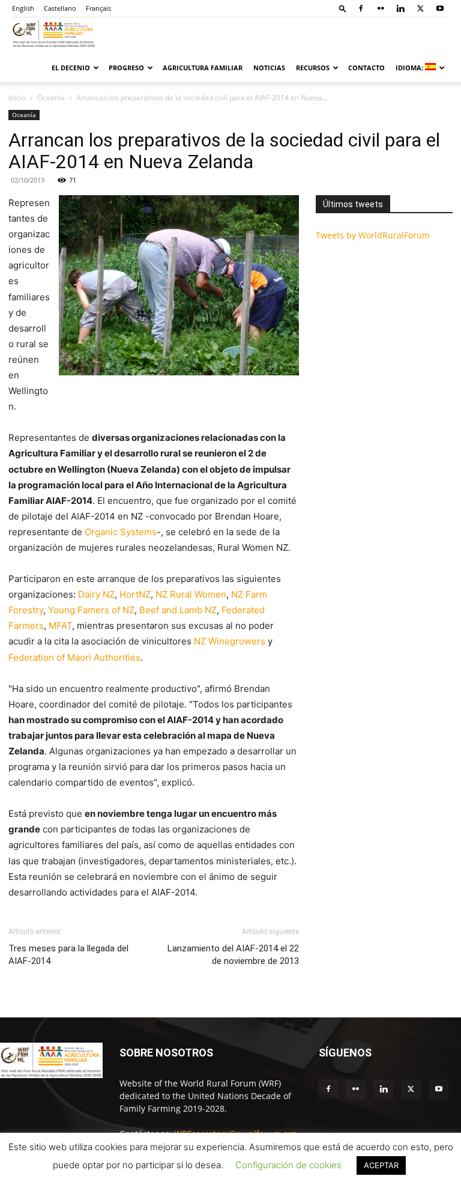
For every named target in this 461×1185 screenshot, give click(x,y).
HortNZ (135, 594)
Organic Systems (121, 532)
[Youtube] (440, 8)
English (23, 8)
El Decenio (71, 67)
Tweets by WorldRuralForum (373, 235)
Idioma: (410, 67)
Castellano (60, 8)
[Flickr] (381, 8)
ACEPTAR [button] (381, 1165)
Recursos (313, 67)
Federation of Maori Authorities (74, 657)
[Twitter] (420, 8)
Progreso (126, 67)
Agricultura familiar (203, 67)
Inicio (17, 97)
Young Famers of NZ (91, 610)
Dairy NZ (96, 594)
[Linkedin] (400, 8)
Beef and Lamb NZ (178, 610)
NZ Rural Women (190, 594)
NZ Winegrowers (229, 641)
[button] (343, 8)
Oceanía (51, 97)
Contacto (366, 67)
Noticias (269, 67)
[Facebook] (361, 8)
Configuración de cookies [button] (288, 1165)
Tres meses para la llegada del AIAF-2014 (68, 954)
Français (98, 8)
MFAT (60, 625)
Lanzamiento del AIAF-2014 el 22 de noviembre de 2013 (233, 954)
